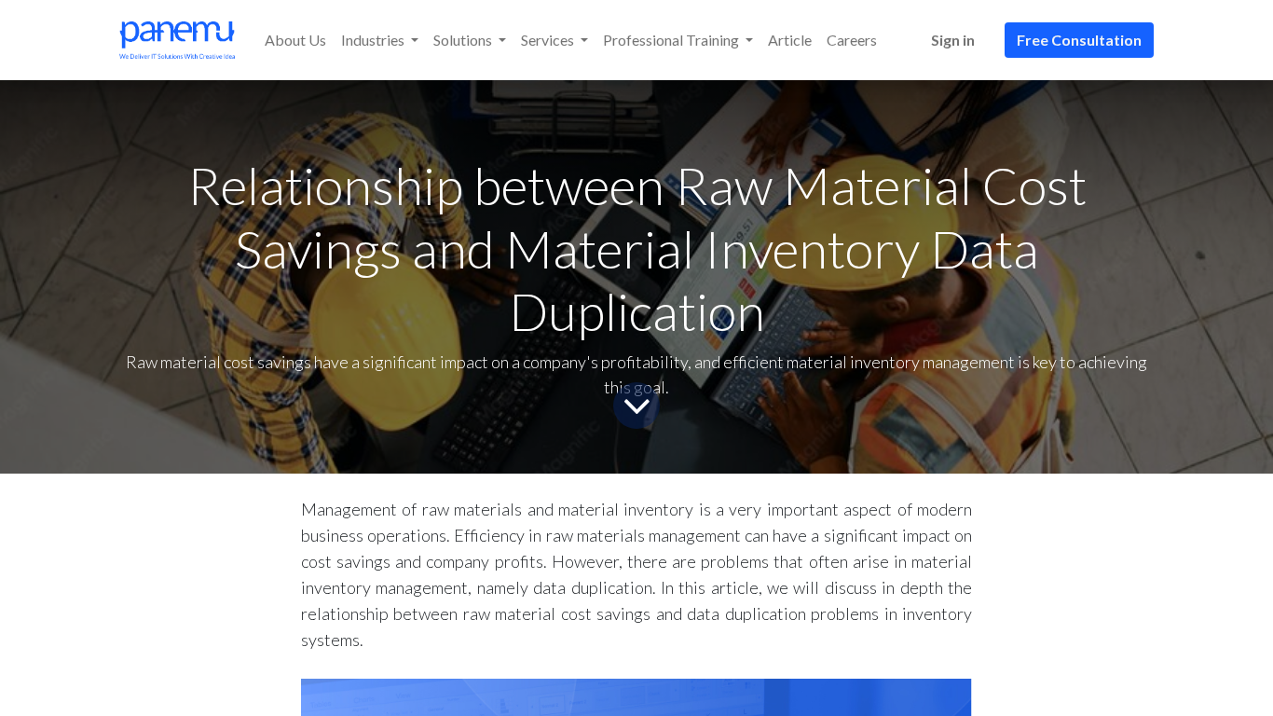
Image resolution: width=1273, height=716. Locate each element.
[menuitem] (295, 40)
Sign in (953, 39)
